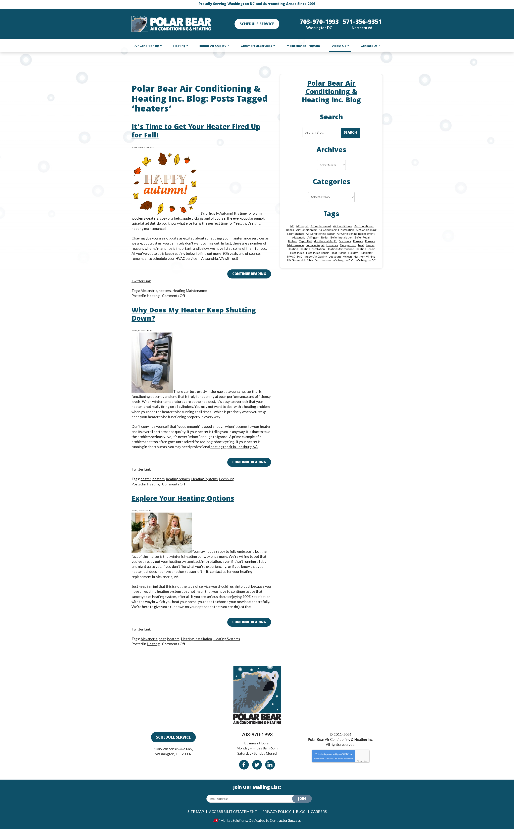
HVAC (291, 256)
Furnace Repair (315, 245)
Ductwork (345, 241)
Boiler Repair (362, 237)
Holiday (353, 252)
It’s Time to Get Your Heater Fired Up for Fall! (196, 132)
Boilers (292, 241)
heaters (165, 290)
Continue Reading (249, 274)
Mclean (347, 256)
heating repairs (178, 479)
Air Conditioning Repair (320, 233)
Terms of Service (343, 758)
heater (146, 479)
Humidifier (366, 252)
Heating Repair (365, 249)
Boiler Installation (341, 237)
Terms (365, 761)
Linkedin (270, 765)
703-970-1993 (257, 734)
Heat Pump (297, 252)
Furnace (358, 241)
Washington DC (366, 260)
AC (292, 226)
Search (350, 133)
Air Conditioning (306, 229)
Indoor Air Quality (315, 256)
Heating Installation (196, 639)
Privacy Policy (329, 758)
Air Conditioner (342, 226)
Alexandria (149, 290)
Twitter (257, 765)
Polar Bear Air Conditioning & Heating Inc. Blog (331, 92)
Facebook (244, 765)
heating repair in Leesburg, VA (234, 446)
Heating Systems (204, 479)
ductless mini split (325, 241)
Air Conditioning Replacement (356, 233)
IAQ (299, 256)
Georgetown (348, 245)
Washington (323, 260)
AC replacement (321, 226)
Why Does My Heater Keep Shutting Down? (194, 315)
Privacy (359, 761)
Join (302, 799)
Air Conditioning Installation (336, 229)
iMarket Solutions (233, 820)
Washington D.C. (343, 260)
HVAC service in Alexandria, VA (199, 258)
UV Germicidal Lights (300, 260)
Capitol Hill (305, 241)
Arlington (313, 237)
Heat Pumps (338, 252)
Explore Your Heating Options (183, 499)
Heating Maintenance (189, 290)
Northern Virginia (364, 256)
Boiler (324, 237)
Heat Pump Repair (317, 252)
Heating (153, 295)
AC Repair (302, 226)
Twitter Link (141, 281)
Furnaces (332, 245)
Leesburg (226, 479)
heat (162, 639)
